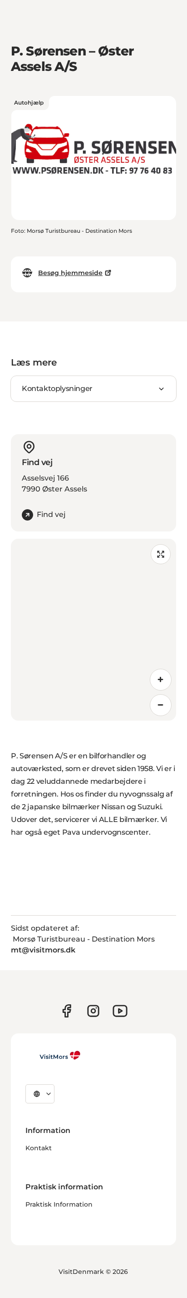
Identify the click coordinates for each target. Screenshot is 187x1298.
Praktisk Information (59, 1204)
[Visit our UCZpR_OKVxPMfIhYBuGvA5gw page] (120, 1011)
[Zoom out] (161, 705)
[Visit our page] (66, 1011)
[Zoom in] (161, 680)
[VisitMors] (53, 1055)
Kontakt (38, 1148)
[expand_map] (161, 554)
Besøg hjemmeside (70, 273)
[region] (93, 630)
